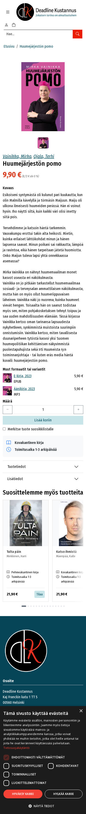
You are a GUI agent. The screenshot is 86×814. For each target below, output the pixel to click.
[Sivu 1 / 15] (24, 606)
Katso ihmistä (66, 552)
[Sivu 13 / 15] (58, 606)
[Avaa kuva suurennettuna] (43, 96)
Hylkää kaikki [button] (63, 794)
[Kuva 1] (43, 143)
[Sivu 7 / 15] (42, 606)
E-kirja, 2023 (22, 376)
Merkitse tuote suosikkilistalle (30, 429)
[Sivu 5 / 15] (36, 606)
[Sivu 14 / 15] (61, 606)
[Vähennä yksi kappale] (7, 409)
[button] (43, 806)
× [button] (81, 711)
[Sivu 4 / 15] (33, 606)
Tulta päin (14, 552)
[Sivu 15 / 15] (64, 606)
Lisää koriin (43, 420)
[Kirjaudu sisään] (6, 25)
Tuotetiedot (16, 466)
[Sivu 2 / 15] (28, 606)
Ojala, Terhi (43, 156)
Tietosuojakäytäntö (16, 748)
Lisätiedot (15, 479)
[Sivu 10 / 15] (50, 606)
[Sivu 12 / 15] (55, 606)
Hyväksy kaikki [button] (23, 794)
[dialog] (43, 760)
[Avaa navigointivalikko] (8, 12)
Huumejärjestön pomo (36, 46)
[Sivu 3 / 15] (31, 606)
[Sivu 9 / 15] (47, 606)
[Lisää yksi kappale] (78, 409)
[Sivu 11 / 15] (53, 606)
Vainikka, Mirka (17, 156)
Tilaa (39, 594)
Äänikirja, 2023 (24, 389)
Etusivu (9, 46)
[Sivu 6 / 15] (39, 606)
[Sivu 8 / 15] (44, 606)
